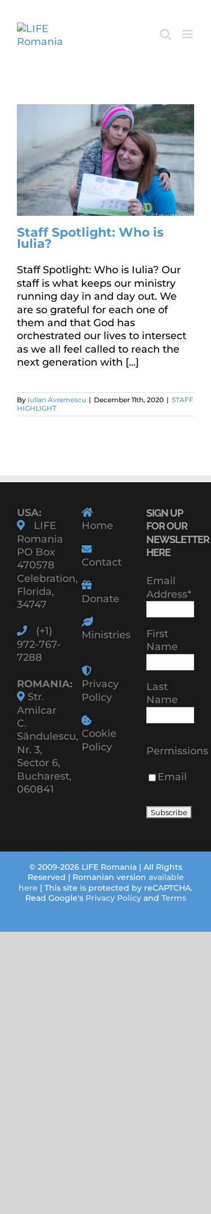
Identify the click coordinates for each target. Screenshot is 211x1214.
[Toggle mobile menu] (188, 34)
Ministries (106, 635)
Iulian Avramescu (57, 399)
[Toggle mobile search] (165, 34)
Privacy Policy (100, 690)
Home (97, 525)
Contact (102, 562)
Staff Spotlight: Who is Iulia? (90, 238)
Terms (173, 898)
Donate (100, 599)
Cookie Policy (99, 740)
